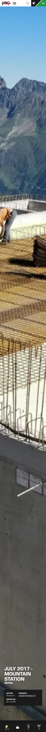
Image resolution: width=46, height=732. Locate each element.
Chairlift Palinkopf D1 (27, 695)
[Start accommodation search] (41, 3)
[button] (27, 3)
